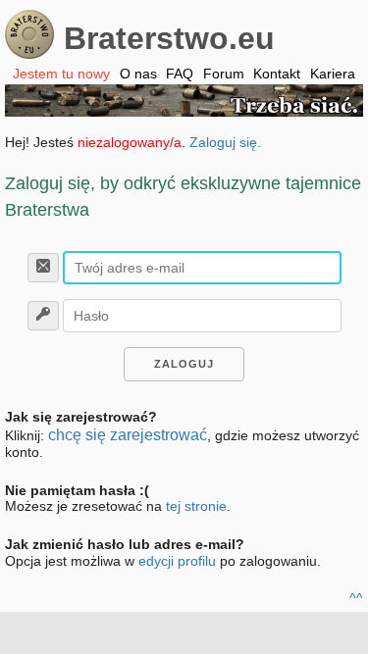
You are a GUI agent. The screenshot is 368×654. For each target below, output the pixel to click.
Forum (223, 73)
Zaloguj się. (225, 142)
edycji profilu (177, 561)
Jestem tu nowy (61, 73)
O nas (138, 73)
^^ (356, 598)
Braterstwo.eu (169, 38)
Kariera (332, 73)
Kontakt (276, 73)
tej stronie (196, 506)
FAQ (179, 73)
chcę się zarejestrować (127, 435)
